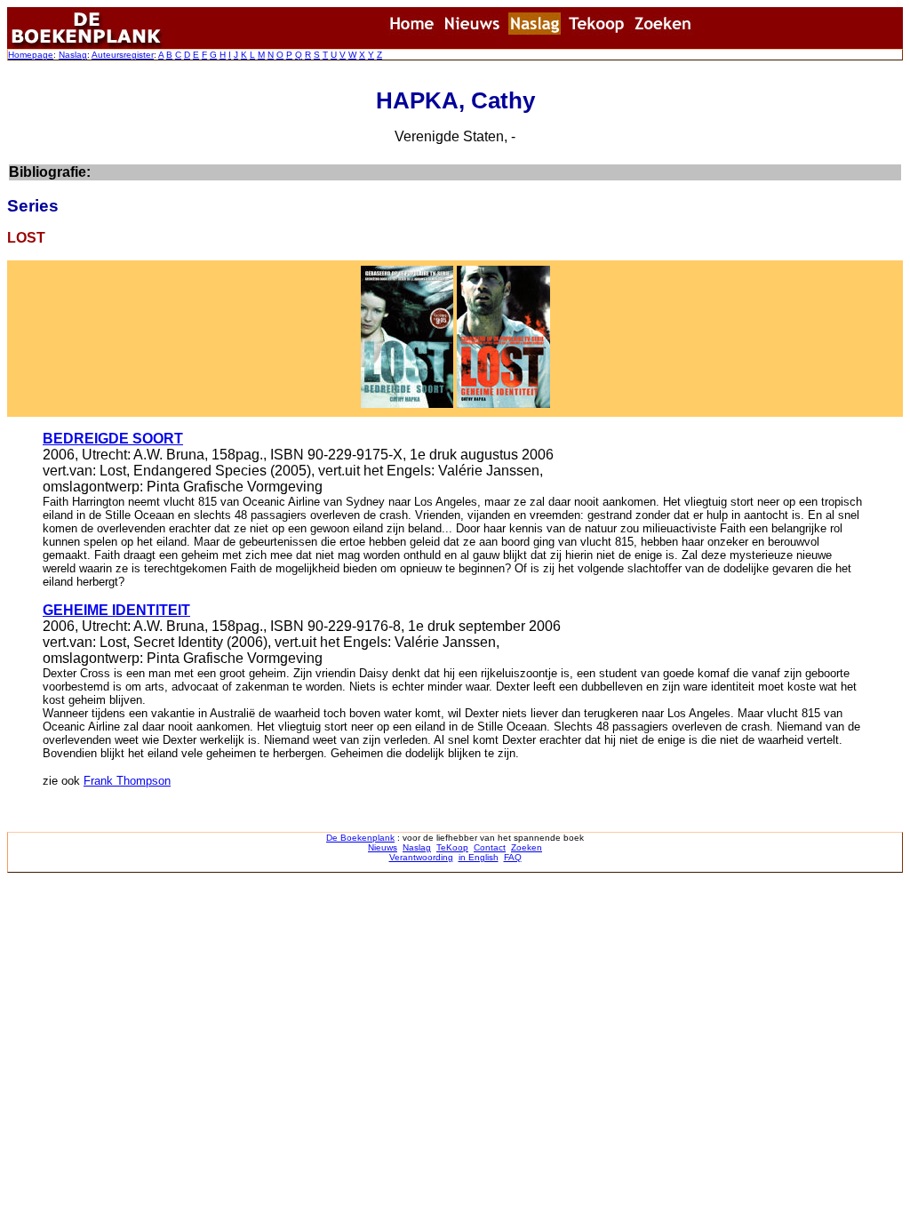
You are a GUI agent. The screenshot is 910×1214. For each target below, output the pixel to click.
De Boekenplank (360, 838)
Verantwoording (421, 857)
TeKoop (452, 847)
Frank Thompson (127, 780)
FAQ (513, 857)
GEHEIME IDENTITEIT (116, 610)
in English (479, 857)
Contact (490, 847)
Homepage (30, 55)
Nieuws (382, 847)
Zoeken (526, 847)
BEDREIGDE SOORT (113, 438)
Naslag (73, 55)
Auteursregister (123, 55)
